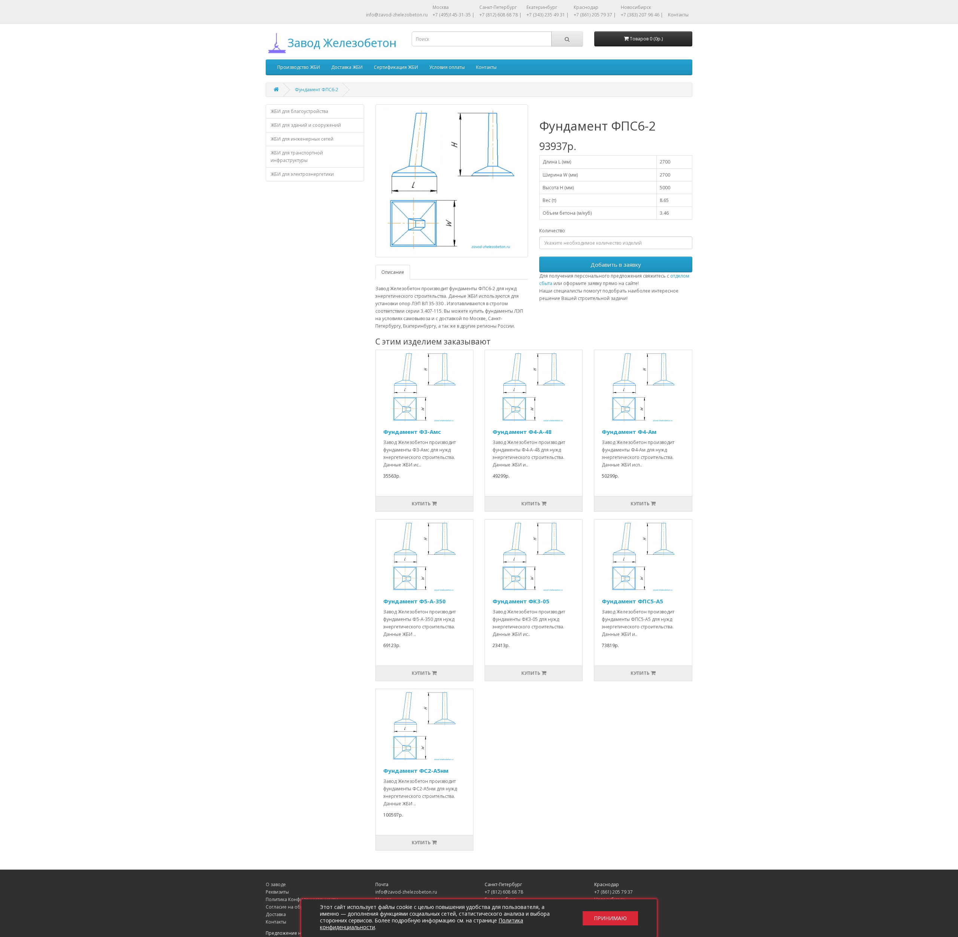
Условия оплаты (447, 67)
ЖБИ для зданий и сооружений (306, 125)
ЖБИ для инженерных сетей (302, 139)
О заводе (276, 884)
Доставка (276, 914)
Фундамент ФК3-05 (520, 601)
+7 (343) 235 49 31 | (548, 15)
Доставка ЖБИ (347, 67)
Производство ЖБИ (298, 67)
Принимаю (610, 918)
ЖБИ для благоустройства (299, 111)
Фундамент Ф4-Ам (629, 431)
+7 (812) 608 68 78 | (500, 15)
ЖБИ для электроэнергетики (302, 174)
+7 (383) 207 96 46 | (642, 15)
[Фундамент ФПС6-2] (451, 180)
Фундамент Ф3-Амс (412, 431)
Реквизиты (277, 892)
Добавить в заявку (616, 264)
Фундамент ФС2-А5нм (415, 770)
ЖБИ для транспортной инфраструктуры (297, 156)
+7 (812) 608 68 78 (504, 892)
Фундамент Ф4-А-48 (522, 431)
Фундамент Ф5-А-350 (414, 601)
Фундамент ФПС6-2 (316, 89)
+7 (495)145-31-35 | (454, 15)
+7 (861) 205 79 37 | (595, 15)
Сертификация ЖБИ (396, 67)
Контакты (678, 15)
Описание (392, 272)
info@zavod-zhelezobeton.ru (397, 15)
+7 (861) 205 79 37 (613, 892)
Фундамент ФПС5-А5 (632, 601)
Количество (552, 230)
